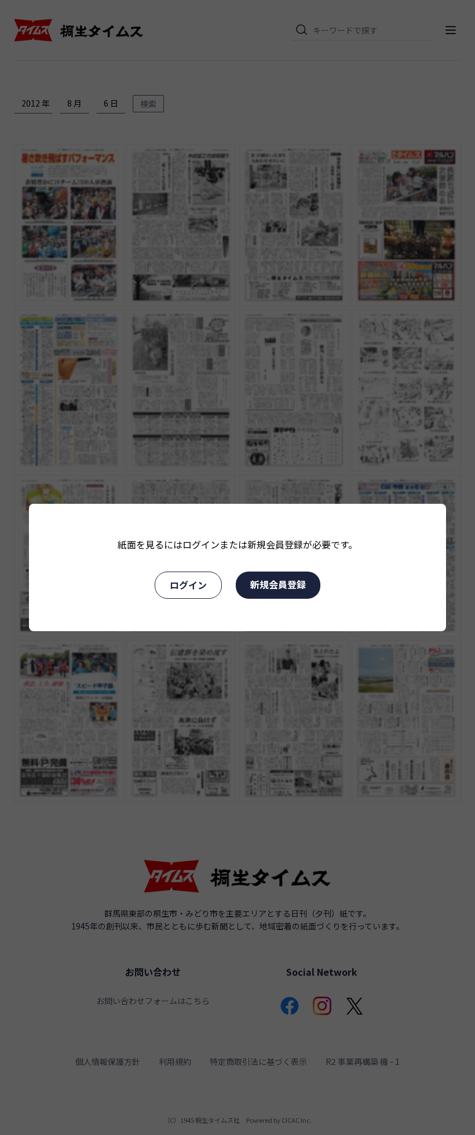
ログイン (188, 585)
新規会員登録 (278, 584)
